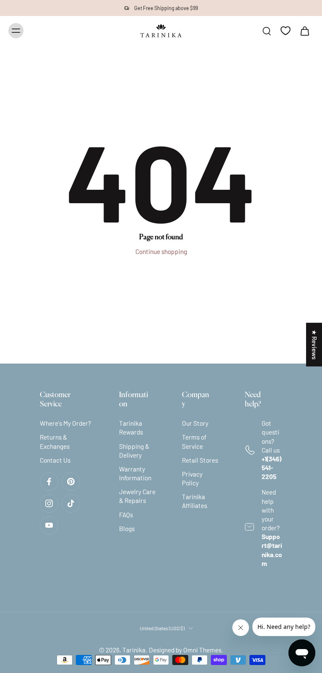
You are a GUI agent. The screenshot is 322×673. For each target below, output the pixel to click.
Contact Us (55, 460)
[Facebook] (49, 481)
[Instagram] (49, 503)
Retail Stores (200, 460)
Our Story (195, 423)
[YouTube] (49, 525)
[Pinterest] (71, 481)
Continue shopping (161, 251)
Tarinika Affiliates (194, 501)
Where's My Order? (65, 423)
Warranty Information (135, 473)
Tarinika (133, 650)
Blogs (127, 528)
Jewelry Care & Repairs (137, 496)
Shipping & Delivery (134, 451)
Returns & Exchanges (55, 441)
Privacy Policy (192, 478)
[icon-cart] (304, 30)
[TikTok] (71, 503)
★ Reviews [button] (314, 344)
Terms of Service (194, 441)
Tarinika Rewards (131, 427)
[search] (266, 30)
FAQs (126, 514)
